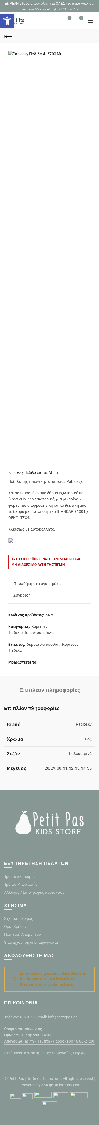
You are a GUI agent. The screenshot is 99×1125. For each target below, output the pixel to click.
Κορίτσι (69, 644)
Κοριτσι (38, 626)
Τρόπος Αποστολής (21, 884)
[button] (7, 21)
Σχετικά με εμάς (18, 918)
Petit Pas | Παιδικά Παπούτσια (35, 1078)
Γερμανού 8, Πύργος (69, 1053)
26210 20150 (24, 1017)
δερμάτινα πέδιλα (42, 644)
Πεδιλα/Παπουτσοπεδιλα (31, 632)
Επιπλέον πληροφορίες (49, 689)
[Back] (8, 35)
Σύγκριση (22, 595)
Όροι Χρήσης (15, 926)
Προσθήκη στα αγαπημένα (37, 583)
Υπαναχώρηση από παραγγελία (31, 942)
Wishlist (69, 18)
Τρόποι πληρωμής (20, 876)
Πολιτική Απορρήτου (22, 934)
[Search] (54, 20)
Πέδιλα (15, 650)
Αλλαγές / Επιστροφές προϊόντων (34, 892)
